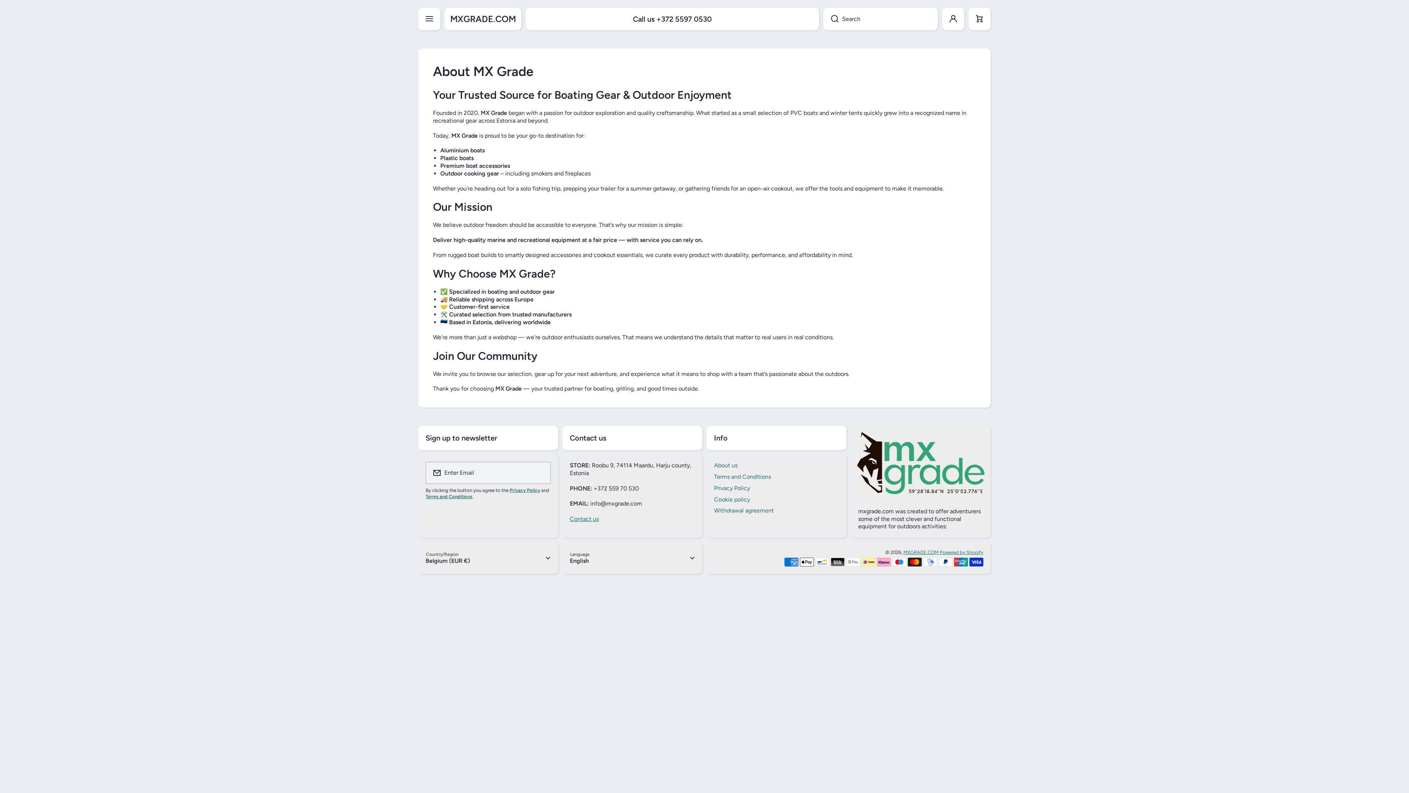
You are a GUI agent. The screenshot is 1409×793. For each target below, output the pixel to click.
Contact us (584, 518)
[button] (980, 19)
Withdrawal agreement (744, 510)
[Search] (830, 19)
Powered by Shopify (961, 552)
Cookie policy (732, 499)
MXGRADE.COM (921, 552)
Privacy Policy (732, 488)
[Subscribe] (540, 473)
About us (726, 465)
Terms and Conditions (742, 476)
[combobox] (880, 19)
